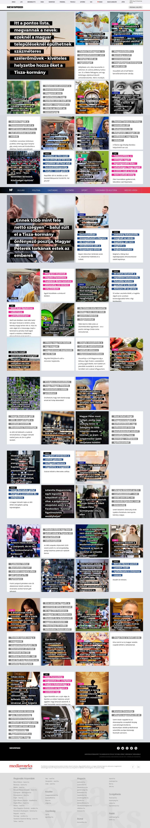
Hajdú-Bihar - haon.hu (21, 803)
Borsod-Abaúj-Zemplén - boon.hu (25, 790)
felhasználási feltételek (107, 754)
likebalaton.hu (82, 792)
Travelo (72, 2)
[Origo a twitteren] (122, 748)
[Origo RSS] (136, 748)
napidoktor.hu (82, 795)
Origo (13, 2)
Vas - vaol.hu (49, 778)
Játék (123, 2)
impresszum (128, 754)
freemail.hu (113, 798)
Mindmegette (31, 2)
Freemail (62, 2)
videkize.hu (81, 808)
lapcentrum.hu (114, 806)
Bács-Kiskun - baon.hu (21, 782)
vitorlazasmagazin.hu (84, 805)
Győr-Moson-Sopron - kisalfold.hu (25, 800)
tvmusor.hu (81, 811)
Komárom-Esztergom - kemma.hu (25, 811)
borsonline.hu (82, 822)
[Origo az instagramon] (127, 748)
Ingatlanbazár (112, 2)
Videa (42, 2)
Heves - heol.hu (19, 805)
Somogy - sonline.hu (21, 816)
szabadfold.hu (50, 798)
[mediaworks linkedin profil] (138, 767)
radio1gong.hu (114, 817)
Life (21, 2)
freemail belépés (136, 7)
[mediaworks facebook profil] (133, 767)
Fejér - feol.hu (18, 798)
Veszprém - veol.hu (52, 781)
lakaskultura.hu (82, 787)
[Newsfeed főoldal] (14, 748)
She (91, 2)
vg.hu (47, 814)
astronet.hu (81, 782)
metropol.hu (113, 781)
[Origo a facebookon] (118, 748)
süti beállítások (119, 754)
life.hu (111, 784)
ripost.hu (112, 778)
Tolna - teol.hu (18, 821)
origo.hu (48, 803)
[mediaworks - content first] (20, 767)
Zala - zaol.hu (50, 784)
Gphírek (82, 2)
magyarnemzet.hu (51, 795)
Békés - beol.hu (19, 787)
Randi (100, 2)
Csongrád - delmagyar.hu (22, 792)
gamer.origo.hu (82, 790)
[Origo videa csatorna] (131, 748)
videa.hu (112, 803)
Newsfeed (52, 2)
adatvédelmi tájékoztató (91, 754)
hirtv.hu (47, 800)
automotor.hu (81, 785)
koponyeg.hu (113, 800)
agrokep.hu (49, 817)
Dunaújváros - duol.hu (21, 795)
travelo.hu (80, 800)
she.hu (111, 786)
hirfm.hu (112, 820)
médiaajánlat (137, 754)
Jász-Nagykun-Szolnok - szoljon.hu (26, 808)
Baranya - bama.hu (20, 785)
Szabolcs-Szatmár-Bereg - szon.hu (26, 819)
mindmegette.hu (83, 798)
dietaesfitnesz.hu (83, 803)
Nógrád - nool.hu (19, 813)
